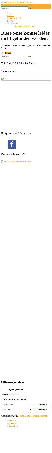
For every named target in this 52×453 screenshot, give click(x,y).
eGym (10, 21)
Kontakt (10, 15)
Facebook (11, 420)
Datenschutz (12, 426)
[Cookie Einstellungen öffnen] (22, 450)
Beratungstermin (14, 18)
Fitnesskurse (12, 23)
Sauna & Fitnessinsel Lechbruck (33, 416)
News (9, 13)
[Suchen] (29, 8)
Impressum (12, 423)
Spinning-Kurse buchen (23, 26)
